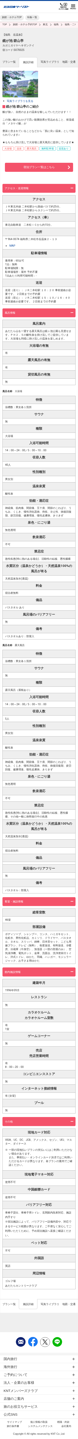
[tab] (9, 62)
